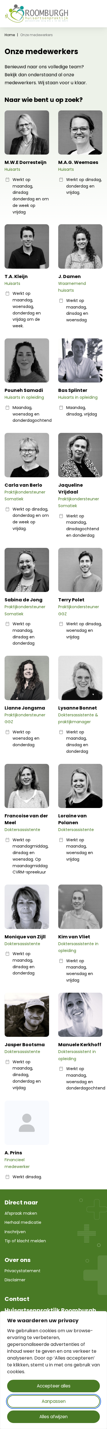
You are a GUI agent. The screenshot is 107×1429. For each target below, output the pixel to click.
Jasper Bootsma (25, 1044)
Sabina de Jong (24, 600)
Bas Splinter (72, 390)
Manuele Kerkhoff (79, 1044)
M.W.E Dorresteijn (26, 162)
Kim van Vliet (74, 937)
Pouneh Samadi (24, 390)
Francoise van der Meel (26, 819)
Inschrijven (15, 1232)
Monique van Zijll (25, 937)
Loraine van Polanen (72, 819)
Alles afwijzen (53, 1417)
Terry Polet (71, 600)
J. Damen (69, 276)
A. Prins (13, 1153)
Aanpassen (54, 1401)
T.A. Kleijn (16, 276)
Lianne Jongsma (25, 708)
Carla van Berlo (23, 485)
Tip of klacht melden (25, 1241)
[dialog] (53, 1370)
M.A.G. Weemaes (78, 162)
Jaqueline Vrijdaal (70, 488)
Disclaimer (15, 1280)
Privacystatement (23, 1271)
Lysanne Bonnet (77, 708)
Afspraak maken (21, 1213)
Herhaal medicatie (23, 1222)
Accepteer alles (53, 1386)
